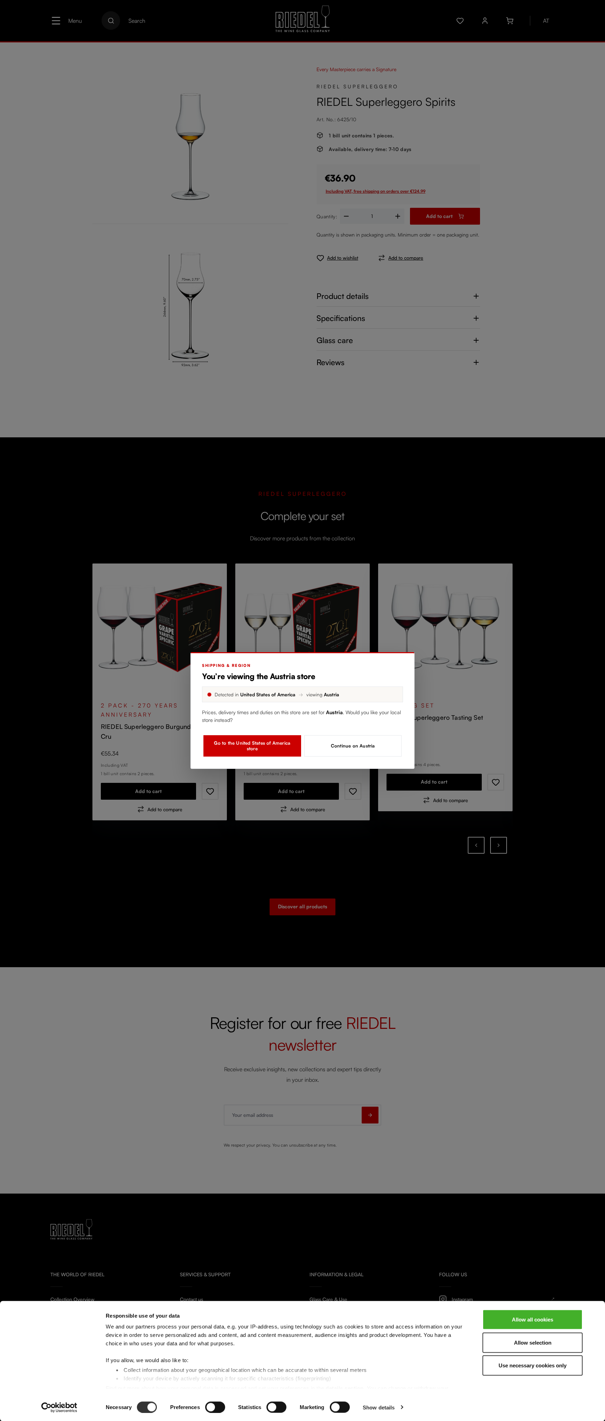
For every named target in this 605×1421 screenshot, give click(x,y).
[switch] (215, 1407)
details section (345, 1388)
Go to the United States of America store (252, 745)
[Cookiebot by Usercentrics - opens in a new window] (59, 1407)
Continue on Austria (353, 746)
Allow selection (532, 1342)
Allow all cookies (532, 1320)
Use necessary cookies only (532, 1365)
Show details (379, 1407)
